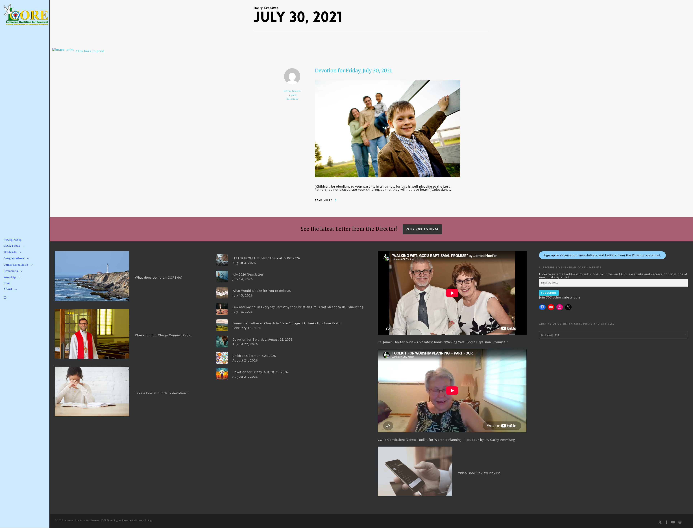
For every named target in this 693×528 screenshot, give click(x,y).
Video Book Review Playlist (479, 473)
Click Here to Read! (422, 229)
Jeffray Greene (292, 90)
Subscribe (549, 293)
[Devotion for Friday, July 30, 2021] (387, 183)
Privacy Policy (143, 520)
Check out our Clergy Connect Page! (163, 335)
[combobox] (613, 334)
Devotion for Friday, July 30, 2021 (353, 71)
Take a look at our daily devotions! (162, 393)
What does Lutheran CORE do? (159, 277)
